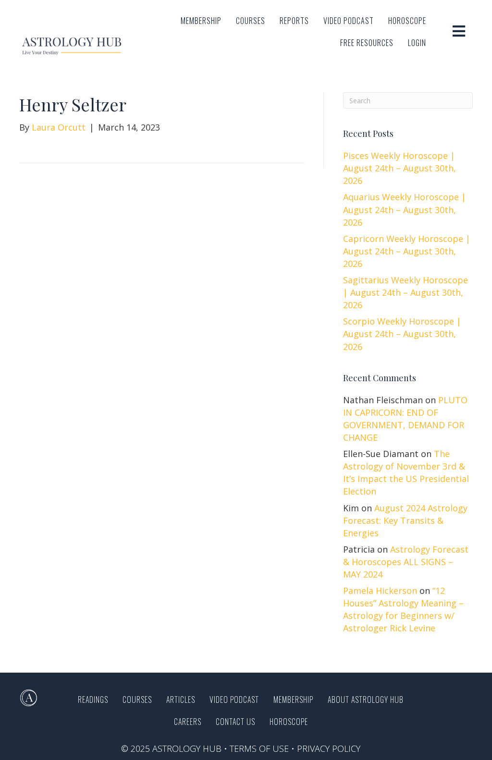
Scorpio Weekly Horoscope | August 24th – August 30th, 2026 (402, 333)
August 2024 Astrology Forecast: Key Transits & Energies (405, 520)
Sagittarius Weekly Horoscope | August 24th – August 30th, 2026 (405, 292)
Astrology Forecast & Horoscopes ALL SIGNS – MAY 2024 (405, 561)
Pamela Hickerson (380, 590)
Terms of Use (259, 748)
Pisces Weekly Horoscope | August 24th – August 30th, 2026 (399, 168)
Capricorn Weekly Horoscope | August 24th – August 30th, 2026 (406, 251)
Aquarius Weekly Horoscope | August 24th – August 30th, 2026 (404, 209)
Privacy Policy (328, 748)
